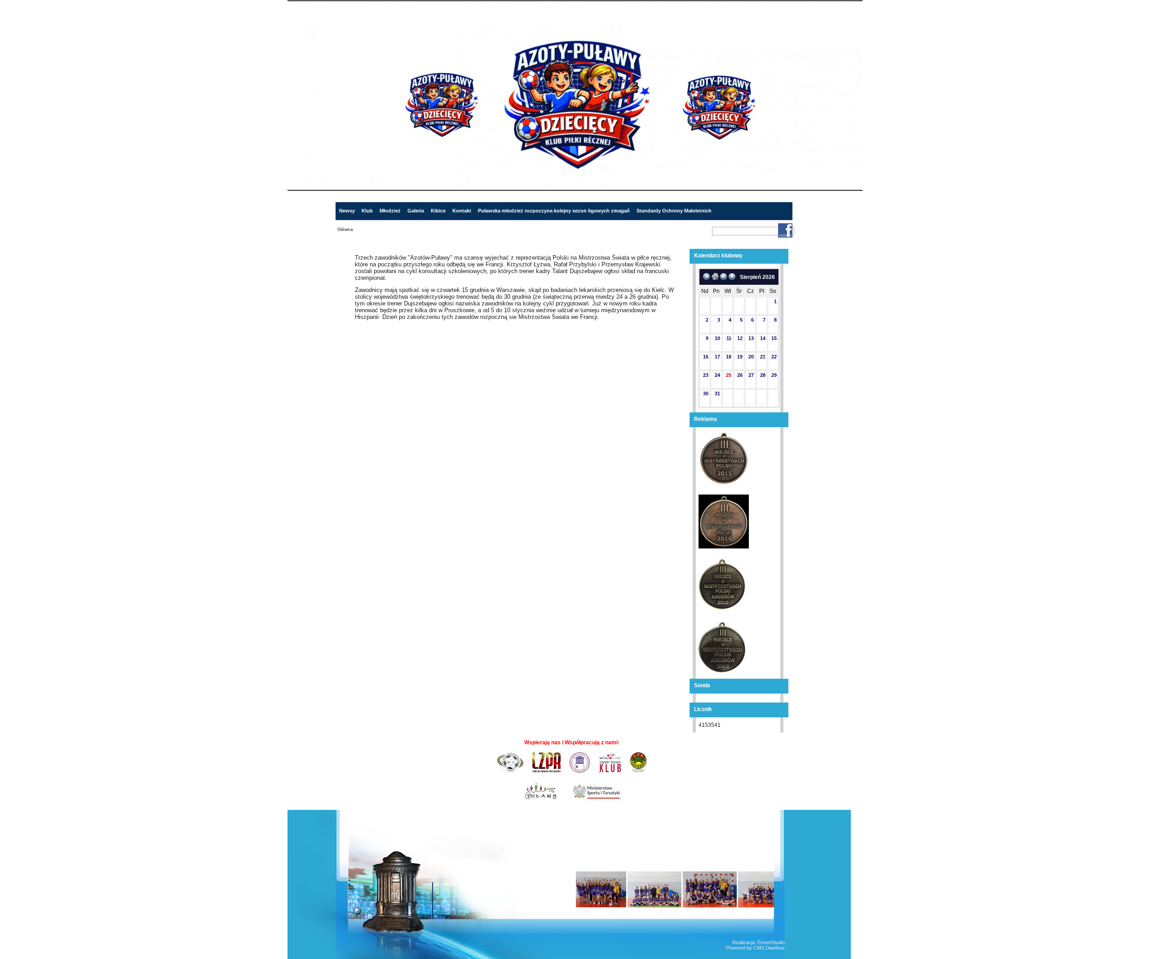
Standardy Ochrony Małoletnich (674, 210)
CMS (758, 947)
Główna (345, 229)
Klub (367, 210)
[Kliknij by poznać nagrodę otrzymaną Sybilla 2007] (409, 892)
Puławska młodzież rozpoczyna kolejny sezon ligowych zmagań (554, 210)
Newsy (347, 210)
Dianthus (775, 947)
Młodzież (390, 210)
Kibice (438, 210)
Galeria (415, 210)
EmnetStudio (771, 942)
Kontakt (461, 210)
